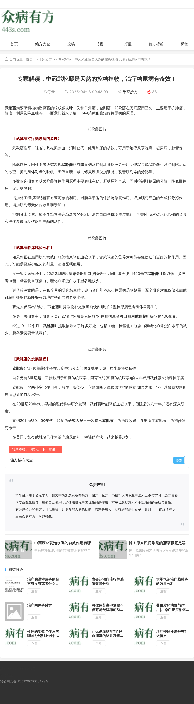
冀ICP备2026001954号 (18, 669)
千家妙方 (45, 59)
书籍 (99, 43)
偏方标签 (156, 43)
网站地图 (6, 675)
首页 (14, 43)
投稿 (71, 43)
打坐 (128, 43)
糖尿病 (116, 113)
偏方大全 (42, 43)
